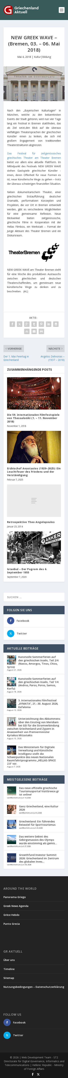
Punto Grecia (11, 923)
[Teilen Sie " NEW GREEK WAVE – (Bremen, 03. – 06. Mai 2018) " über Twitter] (19, 324)
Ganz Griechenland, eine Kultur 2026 (38, 808)
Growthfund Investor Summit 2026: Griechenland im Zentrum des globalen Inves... (39, 858)
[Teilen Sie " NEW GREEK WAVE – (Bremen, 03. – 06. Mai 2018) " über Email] (34, 331)
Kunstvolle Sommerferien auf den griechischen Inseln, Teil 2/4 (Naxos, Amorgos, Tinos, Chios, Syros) (32, 662)
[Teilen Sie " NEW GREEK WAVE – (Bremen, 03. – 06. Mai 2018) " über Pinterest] (41, 324)
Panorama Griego (14, 897)
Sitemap (8, 978)
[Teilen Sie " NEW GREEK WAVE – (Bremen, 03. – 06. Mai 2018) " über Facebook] (12, 324)
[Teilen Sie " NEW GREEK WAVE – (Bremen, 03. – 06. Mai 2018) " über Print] (41, 331)
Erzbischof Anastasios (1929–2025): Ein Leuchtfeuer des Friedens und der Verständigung (34, 472)
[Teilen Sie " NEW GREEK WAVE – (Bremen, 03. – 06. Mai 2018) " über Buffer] (55, 324)
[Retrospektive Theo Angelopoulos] (34, 500)
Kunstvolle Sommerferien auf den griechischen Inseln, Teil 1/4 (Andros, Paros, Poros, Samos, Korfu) (32, 683)
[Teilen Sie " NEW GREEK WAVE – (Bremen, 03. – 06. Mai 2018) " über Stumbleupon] (26, 331)
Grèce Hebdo (11, 915)
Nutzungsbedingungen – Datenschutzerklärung (33, 987)
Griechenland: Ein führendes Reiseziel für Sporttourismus (37, 823)
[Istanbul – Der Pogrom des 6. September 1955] (34, 547)
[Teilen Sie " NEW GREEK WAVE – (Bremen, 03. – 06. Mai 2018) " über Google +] (26, 324)
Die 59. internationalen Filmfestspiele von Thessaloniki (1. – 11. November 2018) (33, 418)
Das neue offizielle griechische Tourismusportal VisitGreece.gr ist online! (39, 791)
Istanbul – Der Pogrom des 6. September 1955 (27, 570)
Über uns (9, 960)
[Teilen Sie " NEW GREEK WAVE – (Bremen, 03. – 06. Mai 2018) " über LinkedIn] (48, 324)
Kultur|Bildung (42, 57)
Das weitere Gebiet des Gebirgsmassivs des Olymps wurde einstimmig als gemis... (38, 840)
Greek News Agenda (15, 906)
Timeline (9, 969)
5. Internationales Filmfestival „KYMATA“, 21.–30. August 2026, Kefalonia (38, 704)
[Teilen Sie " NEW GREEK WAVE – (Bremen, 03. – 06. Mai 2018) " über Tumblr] (34, 324)
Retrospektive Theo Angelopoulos (31, 522)
